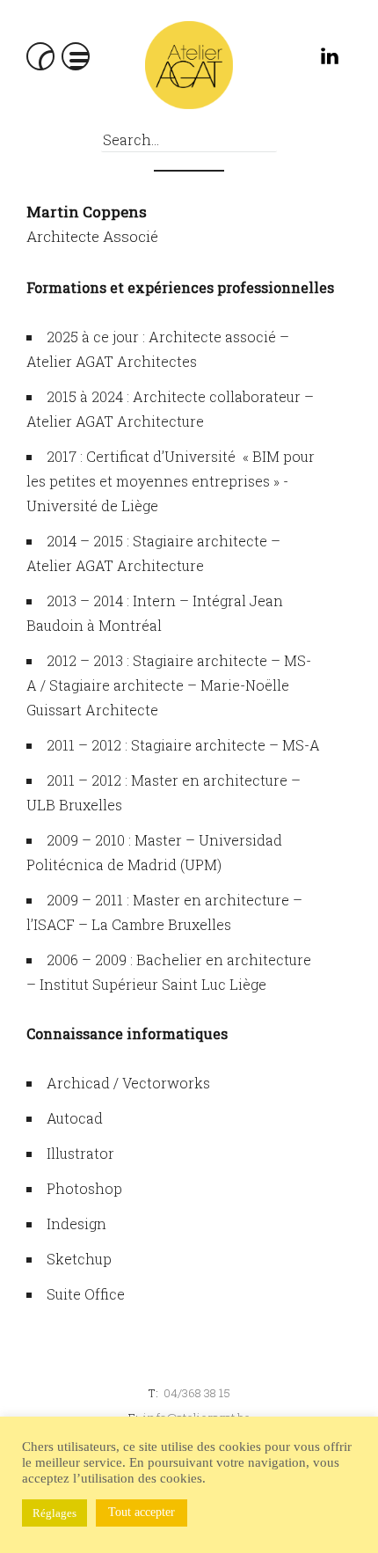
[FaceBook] (253, 59)
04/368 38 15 (197, 1393)
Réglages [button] (54, 1513)
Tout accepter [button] (141, 1512)
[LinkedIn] (332, 59)
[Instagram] (292, 59)
